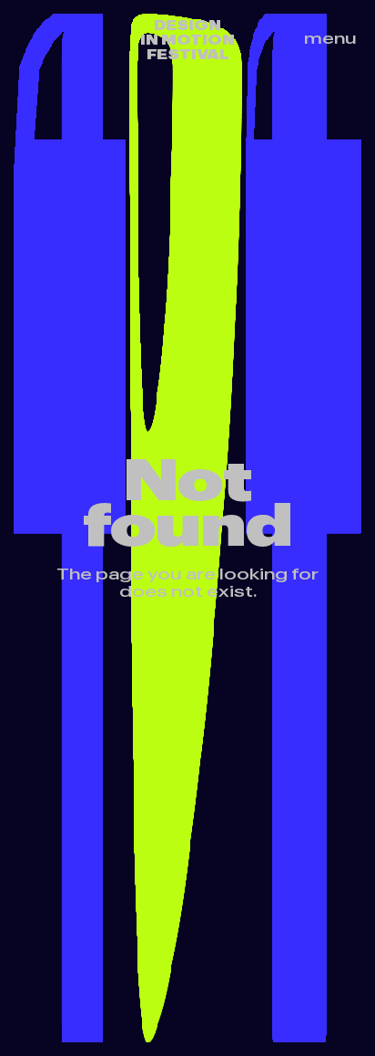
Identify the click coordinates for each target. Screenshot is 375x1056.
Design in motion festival (187, 40)
